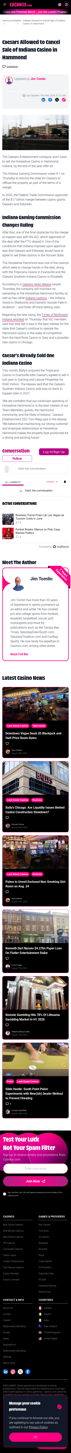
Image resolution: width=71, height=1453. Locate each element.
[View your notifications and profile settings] (65, 482)
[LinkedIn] (43, 100)
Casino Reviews (11, 1273)
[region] (35, 500)
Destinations (9, 1344)
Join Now (33, 1181)
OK (35, 1437)
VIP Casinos (9, 1243)
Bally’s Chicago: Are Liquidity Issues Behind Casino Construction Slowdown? (35, 810)
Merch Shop (9, 1363)
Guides (6, 1332)
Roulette (43, 1249)
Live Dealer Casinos (13, 1249)
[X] (20, 1371)
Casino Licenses (11, 1279)
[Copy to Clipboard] (64, 100)
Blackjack (43, 1243)
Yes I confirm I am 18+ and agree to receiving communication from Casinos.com (35, 1193)
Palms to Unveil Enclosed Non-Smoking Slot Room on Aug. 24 (35, 884)
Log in (47, 452)
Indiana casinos (36, 298)
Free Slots (44, 1230)
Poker (41, 1255)
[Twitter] (57, 100)
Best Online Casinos (13, 1224)
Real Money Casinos (13, 1230)
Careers (7, 1320)
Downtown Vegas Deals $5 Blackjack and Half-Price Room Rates (33, 736)
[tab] (12, 482)
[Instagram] (13, 1371)
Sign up (59, 452)
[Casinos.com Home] (20, 4)
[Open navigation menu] (5, 5)
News (18, 20)
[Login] (66, 5)
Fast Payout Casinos (13, 1267)
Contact (7, 1314)
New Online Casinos (13, 1237)
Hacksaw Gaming (47, 1285)
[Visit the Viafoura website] (61, 546)
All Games (44, 1237)
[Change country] (60, 5)
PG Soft (42, 1279)
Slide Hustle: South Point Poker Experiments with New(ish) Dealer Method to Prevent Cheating (34, 1093)
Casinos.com (9, 20)
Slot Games (44, 1224)
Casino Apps (9, 1255)
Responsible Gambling (14, 1326)
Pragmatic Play (46, 1273)
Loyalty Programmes (13, 1261)
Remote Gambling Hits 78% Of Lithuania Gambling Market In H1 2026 (32, 1017)
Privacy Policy (38, 1427)
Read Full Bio (19, 654)
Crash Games (45, 1261)
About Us (7, 1308)
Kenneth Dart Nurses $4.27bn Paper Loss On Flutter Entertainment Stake (33, 950)
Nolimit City (45, 1292)
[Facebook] (50, 100)
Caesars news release (36, 284)
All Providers (45, 1267)
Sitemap (7, 1357)
